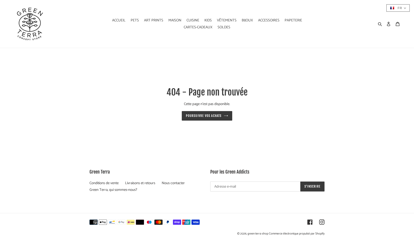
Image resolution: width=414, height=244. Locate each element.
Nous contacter (173, 183)
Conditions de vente (104, 183)
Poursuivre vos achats (203, 116)
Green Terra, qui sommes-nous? (113, 190)
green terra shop (258, 233)
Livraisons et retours (140, 183)
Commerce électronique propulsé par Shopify (297, 233)
